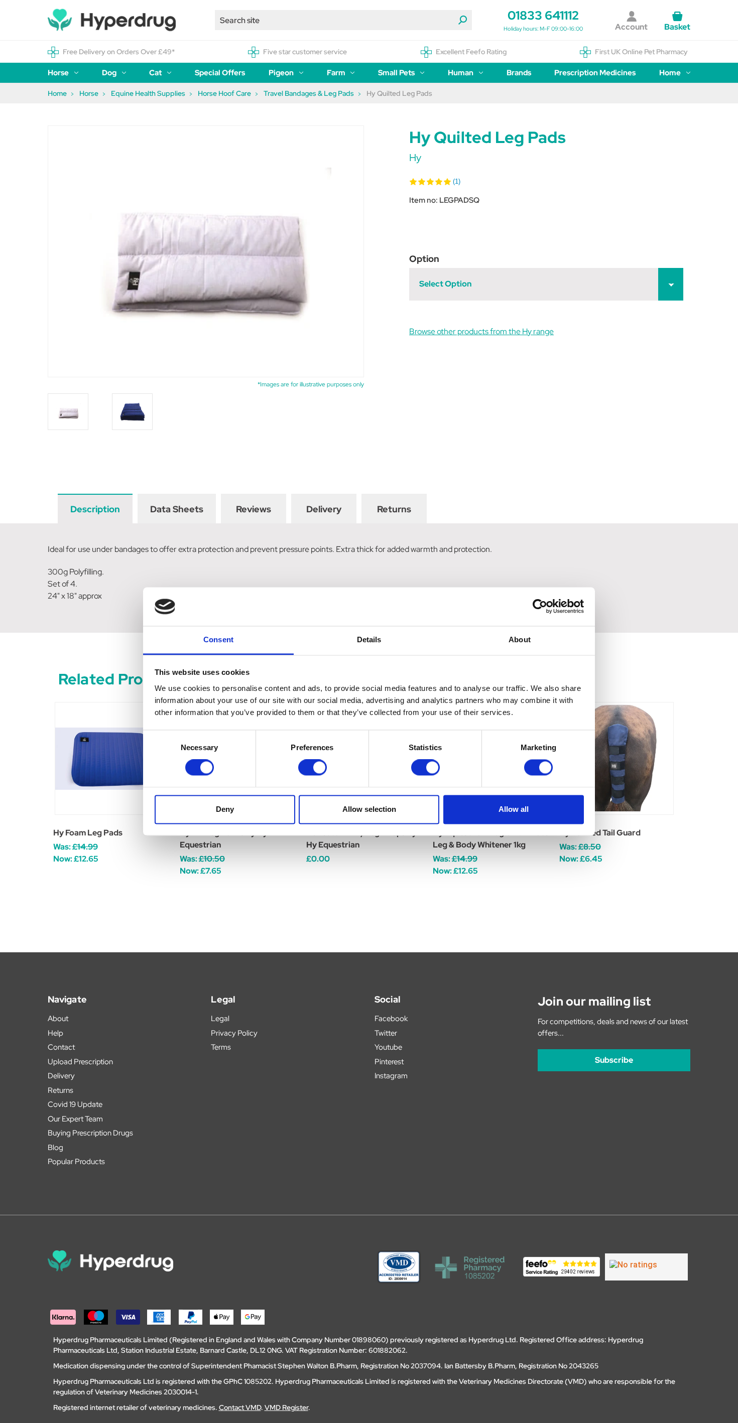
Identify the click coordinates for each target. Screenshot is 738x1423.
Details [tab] (369, 639)
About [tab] (520, 639)
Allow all (514, 809)
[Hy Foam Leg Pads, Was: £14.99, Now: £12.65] (111, 758)
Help (55, 1033)
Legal (220, 1019)
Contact (61, 1047)
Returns (394, 509)
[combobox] (343, 20)
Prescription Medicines (595, 73)
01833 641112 (543, 15)
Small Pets (396, 73)
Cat (155, 73)
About (58, 1019)
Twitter (386, 1033)
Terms (221, 1047)
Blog (55, 1148)
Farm (336, 73)
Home (670, 73)
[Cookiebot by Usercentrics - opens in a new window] (540, 606)
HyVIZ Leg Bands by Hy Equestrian (224, 838)
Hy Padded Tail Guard (600, 832)
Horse (58, 73)
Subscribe (614, 1060)
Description (95, 509)
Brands (519, 73)
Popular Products (76, 1162)
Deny (225, 809)
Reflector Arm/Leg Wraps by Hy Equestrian (361, 838)
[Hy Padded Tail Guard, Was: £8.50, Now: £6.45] (617, 758)
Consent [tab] (218, 639)
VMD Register (286, 1407)
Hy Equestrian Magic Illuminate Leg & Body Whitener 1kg (491, 838)
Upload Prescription (80, 1062)
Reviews (253, 509)
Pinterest (389, 1062)
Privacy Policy (234, 1033)
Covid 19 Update (75, 1104)
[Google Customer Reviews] (646, 1266)
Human (460, 73)
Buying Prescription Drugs (90, 1133)
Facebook (391, 1019)
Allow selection (369, 809)
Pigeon (281, 73)
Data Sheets (176, 509)
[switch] (312, 768)
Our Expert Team (75, 1119)
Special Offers (220, 73)
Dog (109, 73)
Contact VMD (240, 1407)
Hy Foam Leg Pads (87, 832)
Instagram (391, 1076)
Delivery (323, 509)
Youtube (388, 1047)
